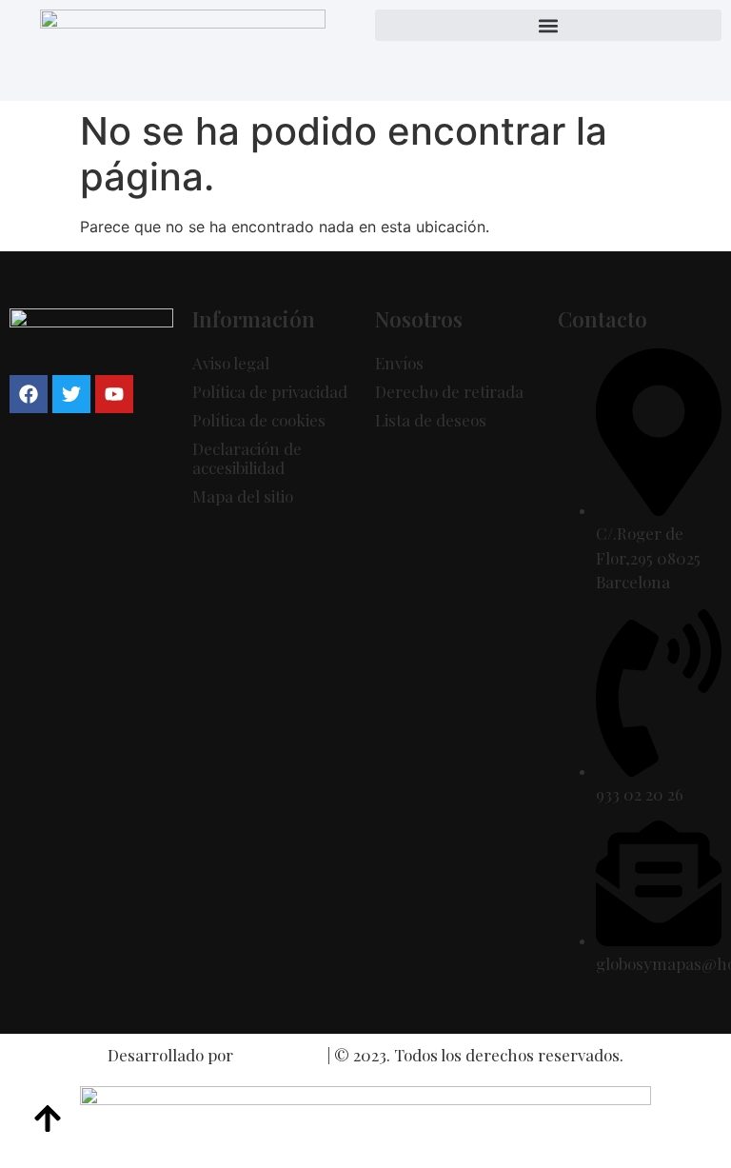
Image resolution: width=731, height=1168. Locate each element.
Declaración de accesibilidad (247, 458)
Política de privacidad (269, 391)
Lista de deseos (430, 419)
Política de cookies (259, 419)
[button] (548, 25)
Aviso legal (230, 362)
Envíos (399, 362)
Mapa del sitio (242, 495)
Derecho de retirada (449, 391)
